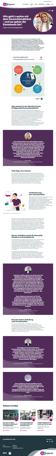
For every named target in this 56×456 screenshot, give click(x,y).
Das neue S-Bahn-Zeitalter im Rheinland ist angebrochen (10, 424)
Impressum (15, 445)
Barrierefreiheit (49, 439)
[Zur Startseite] (9, 4)
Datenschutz (15, 446)
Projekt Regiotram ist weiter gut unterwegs (44, 423)
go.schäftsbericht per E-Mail (18, 448)
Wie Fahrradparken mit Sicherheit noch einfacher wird (26, 424)
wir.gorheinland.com (48, 1)
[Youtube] (47, 441)
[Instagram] (50, 441)
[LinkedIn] (52, 441)
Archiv (4, 445)
